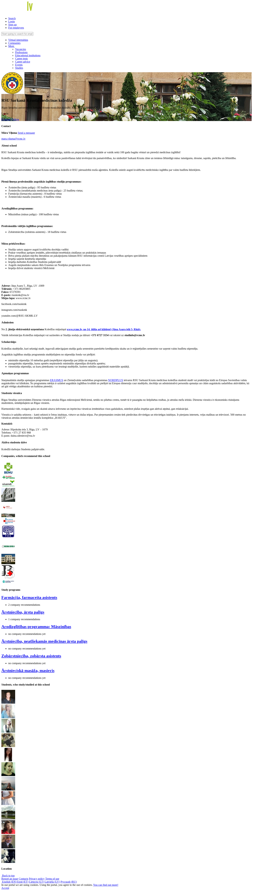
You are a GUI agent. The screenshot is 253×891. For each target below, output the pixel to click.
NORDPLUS (115, 380)
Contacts (23, 878)
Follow (15, 119)
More (11, 46)
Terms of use (52, 878)
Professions (21, 52)
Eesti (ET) (22, 881)
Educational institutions (27, 55)
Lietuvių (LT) (36, 881)
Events (19, 64)
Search (12, 18)
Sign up (12, 24)
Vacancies (20, 49)
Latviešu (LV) (52, 881)
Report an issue (9, 878)
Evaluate (6, 119)
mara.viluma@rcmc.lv (13, 138)
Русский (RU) (69, 881)
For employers (16, 27)
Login (11, 21)
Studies (19, 67)
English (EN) (9, 881)
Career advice (22, 61)
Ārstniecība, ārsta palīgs (22, 612)
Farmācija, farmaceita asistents (29, 597)
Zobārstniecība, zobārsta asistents (31, 656)
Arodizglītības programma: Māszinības (36, 626)
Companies (14, 43)
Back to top (8, 875)
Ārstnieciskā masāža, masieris (27, 670)
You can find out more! (105, 884)
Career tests (21, 58)
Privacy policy (37, 878)
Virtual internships (18, 39)
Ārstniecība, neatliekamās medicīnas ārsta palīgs (44, 641)
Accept (5, 888)
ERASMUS (56, 380)
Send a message (26, 132)
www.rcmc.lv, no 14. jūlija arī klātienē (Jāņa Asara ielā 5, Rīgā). (104, 329)
